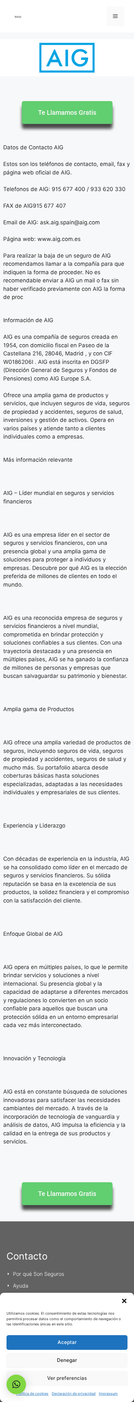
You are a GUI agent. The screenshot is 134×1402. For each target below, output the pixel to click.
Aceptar (67, 1342)
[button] (124, 1301)
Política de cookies (32, 1393)
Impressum (108, 1393)
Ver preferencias (67, 1378)
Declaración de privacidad (74, 1393)
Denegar (67, 1360)
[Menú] (115, 16)
